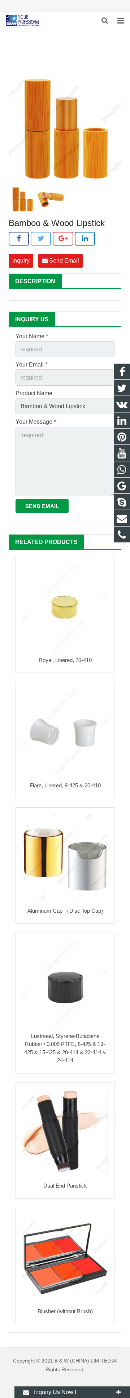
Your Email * (31, 364)
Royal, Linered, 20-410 (65, 660)
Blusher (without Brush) (65, 1311)
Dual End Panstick (65, 1186)
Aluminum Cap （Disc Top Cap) (65, 911)
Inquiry (21, 261)
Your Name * (32, 336)
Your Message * (36, 422)
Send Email (63, 261)
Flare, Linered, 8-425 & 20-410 (65, 785)
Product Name (34, 393)
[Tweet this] (41, 239)
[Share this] (19, 239)
